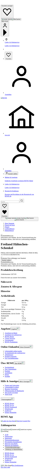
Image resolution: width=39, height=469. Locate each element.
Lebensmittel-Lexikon (12, 387)
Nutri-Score (8, 394)
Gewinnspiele (9, 340)
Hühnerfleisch (9, 230)
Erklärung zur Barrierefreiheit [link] (14, 449)
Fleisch (7, 227)
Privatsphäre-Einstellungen (13, 442)
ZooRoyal (8, 411)
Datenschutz (9, 436)
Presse (7, 374)
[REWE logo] (4, 98)
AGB (6, 435)
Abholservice (9, 355)
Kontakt (7, 376)
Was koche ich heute (11, 392)
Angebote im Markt (11, 333)
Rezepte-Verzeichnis (11, 389)
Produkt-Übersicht (10, 356)
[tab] (19, 282)
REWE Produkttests (11, 342)
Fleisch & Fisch (10, 225)
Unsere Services (10, 338)
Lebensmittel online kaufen (13, 351)
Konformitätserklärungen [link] (13, 447)
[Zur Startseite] (7, 4)
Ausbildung (8, 373)
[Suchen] (21, 201)
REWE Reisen (9, 403)
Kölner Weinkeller (10, 412)
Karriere (7, 371)
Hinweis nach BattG (11, 444)
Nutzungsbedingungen (12, 440)
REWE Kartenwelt (11, 407)
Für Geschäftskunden (11, 358)
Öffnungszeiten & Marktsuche (14, 391)
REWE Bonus (9, 336)
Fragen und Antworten (12, 385)
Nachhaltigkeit (9, 367)
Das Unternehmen (10, 369)
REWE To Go (9, 405)
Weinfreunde (9, 409)
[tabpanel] (19, 310)
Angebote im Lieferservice (13, 335)
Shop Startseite (9, 223)
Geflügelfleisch (9, 229)
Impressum (8, 438)
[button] (1, 234)
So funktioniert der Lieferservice (15, 353)
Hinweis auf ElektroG (12, 445)
